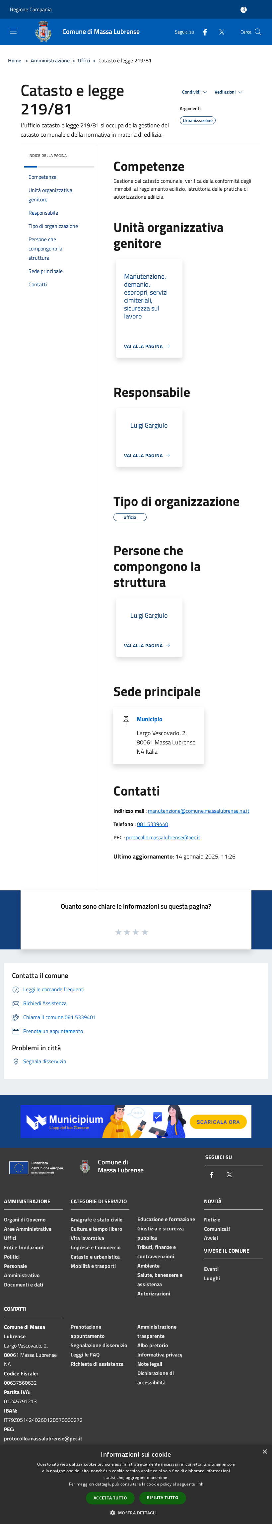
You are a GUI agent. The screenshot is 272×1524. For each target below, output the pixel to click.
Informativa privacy (159, 1354)
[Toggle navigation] (13, 31)
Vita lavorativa (87, 1238)
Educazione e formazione (166, 1219)
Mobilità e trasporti (93, 1266)
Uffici (84, 60)
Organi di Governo (25, 1219)
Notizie (212, 1219)
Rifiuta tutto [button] (162, 1497)
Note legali (149, 1364)
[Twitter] (219, 31)
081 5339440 (152, 824)
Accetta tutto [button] (110, 1498)
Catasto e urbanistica (95, 1257)
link (199, 1484)
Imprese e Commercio (96, 1247)
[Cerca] (258, 32)
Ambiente (148, 1266)
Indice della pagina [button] (48, 155)
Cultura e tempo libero (96, 1229)
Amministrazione (50, 60)
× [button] (264, 1451)
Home (14, 60)
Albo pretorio (152, 1345)
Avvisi (211, 1238)
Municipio (150, 719)
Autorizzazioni (153, 1293)
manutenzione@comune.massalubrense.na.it (198, 811)
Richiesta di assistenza (97, 1364)
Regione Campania (31, 9)
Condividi (191, 92)
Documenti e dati (23, 1284)
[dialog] (136, 1484)
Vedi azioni (226, 92)
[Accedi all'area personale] (244, 10)
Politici (12, 1257)
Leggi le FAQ (85, 1354)
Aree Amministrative (27, 1229)
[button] (136, 1512)
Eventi (211, 1269)
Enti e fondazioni (23, 1247)
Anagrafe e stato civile (96, 1219)
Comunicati (217, 1229)
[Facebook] (202, 31)
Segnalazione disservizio (99, 1345)
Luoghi (212, 1278)
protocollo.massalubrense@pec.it (163, 837)
